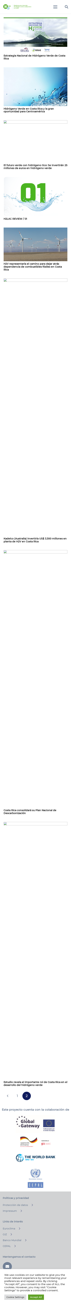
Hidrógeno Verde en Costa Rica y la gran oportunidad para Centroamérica (29, 110)
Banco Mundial (12, 1240)
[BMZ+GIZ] (35, 1142)
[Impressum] (20, 1211)
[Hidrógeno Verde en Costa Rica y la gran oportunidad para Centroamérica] (35, 86)
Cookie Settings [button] (15, 1297)
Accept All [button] (36, 1297)
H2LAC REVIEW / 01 (15, 218)
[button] (55, 7)
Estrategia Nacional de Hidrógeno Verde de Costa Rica (34, 57)
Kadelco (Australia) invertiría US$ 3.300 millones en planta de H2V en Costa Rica (35, 540)
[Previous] (8, 1096)
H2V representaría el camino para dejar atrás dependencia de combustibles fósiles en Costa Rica (33, 266)
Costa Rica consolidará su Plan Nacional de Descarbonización (30, 812)
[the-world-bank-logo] (35, 1158)
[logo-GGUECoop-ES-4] (35, 1124)
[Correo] (7, 1266)
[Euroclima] (18, 1228)
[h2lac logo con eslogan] (17, 6)
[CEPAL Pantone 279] (35, 1178)
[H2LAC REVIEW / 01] (35, 196)
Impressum (10, 1210)
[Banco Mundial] (24, 1240)
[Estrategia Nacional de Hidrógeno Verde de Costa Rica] (35, 35)
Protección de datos (15, 1205)
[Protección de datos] (31, 1205)
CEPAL (7, 1246)
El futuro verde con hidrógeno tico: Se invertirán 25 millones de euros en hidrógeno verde (35, 167)
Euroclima (9, 1228)
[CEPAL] (13, 1246)
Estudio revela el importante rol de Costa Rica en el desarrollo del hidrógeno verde (35, 1084)
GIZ (5, 1234)
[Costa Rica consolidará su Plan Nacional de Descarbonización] (35, 679)
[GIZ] (10, 1234)
